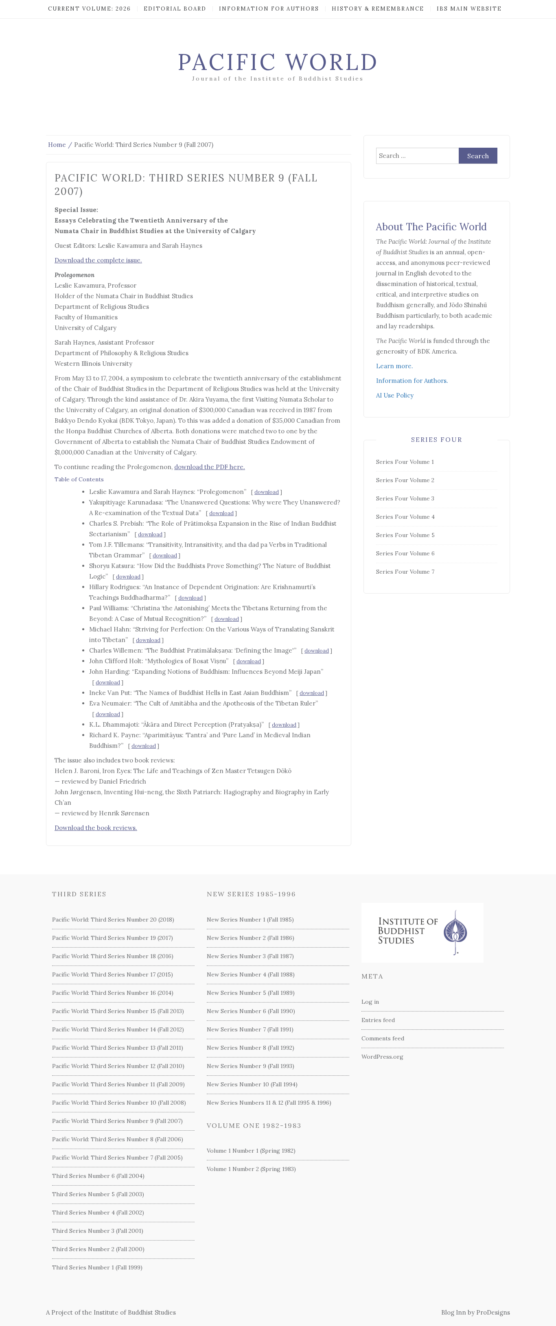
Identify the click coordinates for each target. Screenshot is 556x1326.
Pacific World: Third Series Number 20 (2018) (113, 919)
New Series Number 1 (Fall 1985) (250, 919)
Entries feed (378, 1020)
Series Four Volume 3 (405, 498)
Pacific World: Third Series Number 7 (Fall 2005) (117, 1157)
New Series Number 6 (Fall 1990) (251, 1011)
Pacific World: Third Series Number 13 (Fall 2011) (117, 1047)
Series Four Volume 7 (405, 571)
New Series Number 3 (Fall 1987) (250, 956)
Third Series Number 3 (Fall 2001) (97, 1230)
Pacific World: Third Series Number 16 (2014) (112, 992)
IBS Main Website (469, 8)
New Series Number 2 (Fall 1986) (250, 938)
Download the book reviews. (96, 828)
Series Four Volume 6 (405, 553)
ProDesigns (493, 1312)
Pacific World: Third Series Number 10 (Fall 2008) (119, 1102)
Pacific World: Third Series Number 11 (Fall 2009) (118, 1084)
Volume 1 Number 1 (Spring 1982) (251, 1150)
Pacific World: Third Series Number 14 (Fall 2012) (118, 1029)
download (266, 492)
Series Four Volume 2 (405, 480)
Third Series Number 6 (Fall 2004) (98, 1176)
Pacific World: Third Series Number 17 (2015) (112, 974)
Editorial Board (175, 8)
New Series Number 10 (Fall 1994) (252, 1084)
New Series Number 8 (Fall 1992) (250, 1047)
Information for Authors (269, 8)
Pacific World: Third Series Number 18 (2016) (112, 956)
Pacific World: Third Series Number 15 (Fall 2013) (118, 1011)
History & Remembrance (378, 8)
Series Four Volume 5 (405, 535)
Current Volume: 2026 (89, 8)
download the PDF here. (209, 467)
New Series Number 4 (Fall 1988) (251, 974)
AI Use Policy (395, 395)
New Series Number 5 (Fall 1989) (251, 992)
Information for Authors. (412, 380)
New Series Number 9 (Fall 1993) (250, 1066)
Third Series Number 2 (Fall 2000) (98, 1249)
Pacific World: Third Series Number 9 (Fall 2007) (117, 1121)
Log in (370, 1001)
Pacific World (278, 62)
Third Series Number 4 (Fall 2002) (98, 1212)
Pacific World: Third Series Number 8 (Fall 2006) (117, 1139)
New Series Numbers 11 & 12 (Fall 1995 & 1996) (269, 1102)
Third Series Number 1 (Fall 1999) (97, 1267)
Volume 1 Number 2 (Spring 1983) (251, 1169)
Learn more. (394, 366)
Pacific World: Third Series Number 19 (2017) (112, 938)
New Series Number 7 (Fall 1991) (250, 1029)
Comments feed (382, 1038)
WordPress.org (382, 1056)
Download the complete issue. (98, 260)
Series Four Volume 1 (405, 461)
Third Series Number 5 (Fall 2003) (98, 1194)
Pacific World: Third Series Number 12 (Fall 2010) (118, 1066)
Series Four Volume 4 (405, 516)
